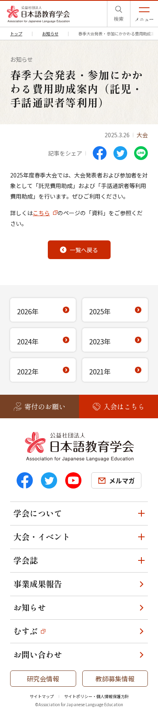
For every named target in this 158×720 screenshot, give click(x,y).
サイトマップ (42, 696)
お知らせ (29, 607)
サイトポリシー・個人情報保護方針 (96, 696)
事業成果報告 (37, 584)
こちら (41, 213)
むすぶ (25, 631)
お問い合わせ (37, 654)
